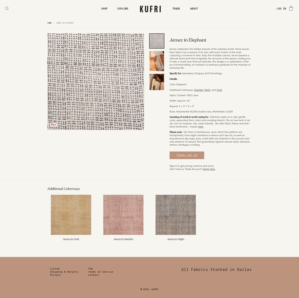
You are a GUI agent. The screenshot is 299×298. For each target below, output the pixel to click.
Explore (122, 9)
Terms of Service (100, 272)
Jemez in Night (175, 239)
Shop (104, 9)
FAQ (90, 268)
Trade (176, 9)
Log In (281, 9)
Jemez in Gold (71, 239)
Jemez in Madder (123, 239)
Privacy (55, 275)
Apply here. (209, 169)
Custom (54, 268)
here (200, 126)
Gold (219, 89)
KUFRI (155, 289)
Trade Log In (186, 155)
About (194, 9)
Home (49, 23)
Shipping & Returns (64, 272)
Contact (93, 275)
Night (207, 89)
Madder (198, 89)
